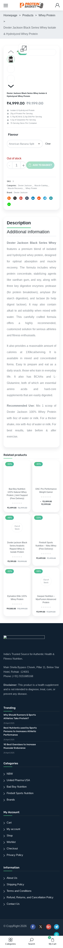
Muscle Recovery (15, 188)
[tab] (19, 223)
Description (19, 222)
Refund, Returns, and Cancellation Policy (30, 897)
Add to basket (42, 165)
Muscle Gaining (41, 185)
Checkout (12, 848)
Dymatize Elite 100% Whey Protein (17, 598)
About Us (12, 877)
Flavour (13, 134)
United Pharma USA (18, 780)
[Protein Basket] (32, 5)
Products (27, 15)
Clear (48, 143)
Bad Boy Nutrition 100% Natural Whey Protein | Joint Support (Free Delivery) (17, 494)
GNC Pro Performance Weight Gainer (46, 490)
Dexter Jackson (25, 185)
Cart (9, 822)
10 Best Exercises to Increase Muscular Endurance (20, 746)
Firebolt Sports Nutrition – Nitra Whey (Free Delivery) (46, 545)
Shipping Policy (15, 884)
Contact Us (13, 903)
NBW (10, 773)
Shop (10, 835)
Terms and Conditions (19, 890)
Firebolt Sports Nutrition (20, 793)
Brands (11, 799)
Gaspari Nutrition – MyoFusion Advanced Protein (46, 599)
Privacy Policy (15, 854)
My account (13, 829)
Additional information (28, 231)
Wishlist (11, 841)
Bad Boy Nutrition (17, 786)
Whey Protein (46, 15)
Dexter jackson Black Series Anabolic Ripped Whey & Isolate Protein (17, 547)
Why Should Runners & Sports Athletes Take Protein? (20, 716)
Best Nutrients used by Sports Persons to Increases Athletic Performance (20, 731)
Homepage (10, 15)
